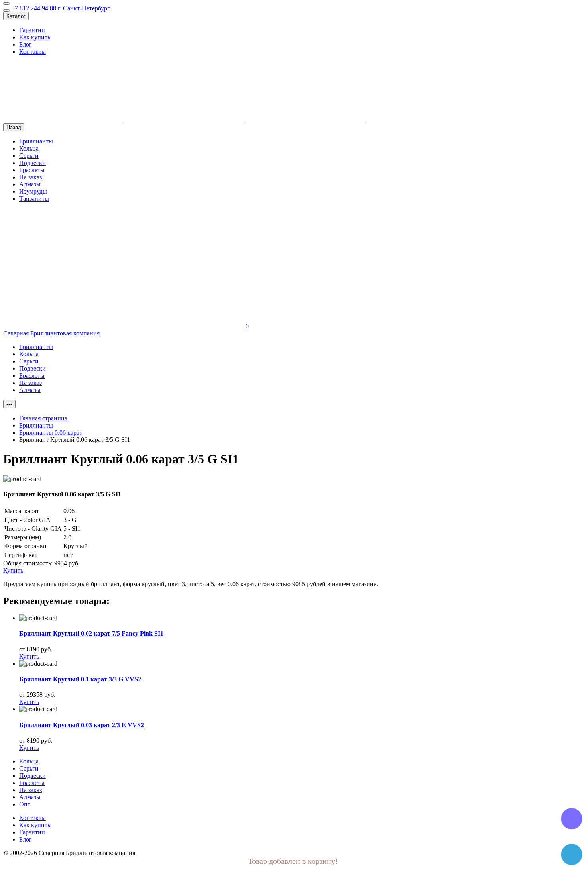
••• (9, 404)
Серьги (29, 155)
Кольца (29, 148)
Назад (13, 127)
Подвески (32, 162)
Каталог (16, 16)
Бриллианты (36, 141)
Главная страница (43, 418)
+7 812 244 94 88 (33, 8)
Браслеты (32, 170)
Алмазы (30, 184)
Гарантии (32, 30)
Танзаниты (34, 198)
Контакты (32, 51)
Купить (29, 656)
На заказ (30, 177)
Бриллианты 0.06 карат (50, 432)
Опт (24, 804)
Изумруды (33, 191)
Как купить (34, 37)
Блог (25, 44)
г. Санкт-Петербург (84, 8)
